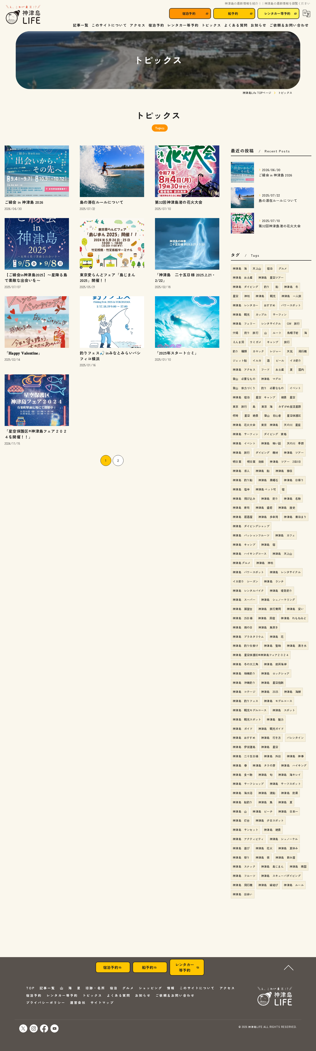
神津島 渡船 (266, 793)
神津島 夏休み (288, 848)
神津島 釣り (269, 498)
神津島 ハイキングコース (249, 553)
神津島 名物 (292, 498)
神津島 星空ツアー (271, 277)
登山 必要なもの (244, 379)
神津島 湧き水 (297, 645)
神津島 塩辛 (241, 489)
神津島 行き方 (271, 738)
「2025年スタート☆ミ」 (177, 353)
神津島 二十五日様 (245, 756)
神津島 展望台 (242, 609)
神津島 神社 (264, 563)
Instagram (34, 1028)
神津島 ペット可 (266, 489)
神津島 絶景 (272, 830)
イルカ (257, 360)
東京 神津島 (269, 425)
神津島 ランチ (274, 581)
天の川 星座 (292, 425)
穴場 (235, 333)
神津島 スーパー (244, 599)
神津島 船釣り (242, 802)
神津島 (260, 296)
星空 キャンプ (265, 397)
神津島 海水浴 (242, 793)
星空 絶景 (251, 415)
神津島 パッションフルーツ (251, 535)
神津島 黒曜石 (268, 480)
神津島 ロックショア (275, 673)
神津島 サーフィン (245, 434)
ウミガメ (255, 342)
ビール (280, 360)
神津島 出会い (242, 894)
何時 (235, 415)
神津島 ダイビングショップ (251, 526)
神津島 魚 (265, 802)
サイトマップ (102, 1002)
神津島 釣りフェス (245, 701)
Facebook (44, 1028)
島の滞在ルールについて (102, 202)
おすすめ (269, 305)
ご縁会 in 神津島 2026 (24, 202)
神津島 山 (240, 811)
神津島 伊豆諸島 (244, 747)
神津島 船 (263, 471)
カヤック (258, 351)
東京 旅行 (240, 406)
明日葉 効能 (255, 461)
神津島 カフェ (285, 535)
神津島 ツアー (294, 452)
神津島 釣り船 (242, 480)
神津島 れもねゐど (293, 618)
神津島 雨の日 (242, 627)
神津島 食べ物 (242, 775)
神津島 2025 (269, 691)
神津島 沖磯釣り (244, 682)
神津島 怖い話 (271, 443)
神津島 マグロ (271, 379)
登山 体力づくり (244, 388)
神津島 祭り (241, 857)
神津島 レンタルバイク (248, 590)
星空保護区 (294, 415)
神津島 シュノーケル (284, 839)
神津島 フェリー (244, 323)
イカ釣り (295, 360)
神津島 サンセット (245, 830)
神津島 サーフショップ (248, 784)
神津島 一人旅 (291, 296)
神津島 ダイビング (245, 287)
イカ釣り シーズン (245, 581)
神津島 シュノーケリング (278, 599)
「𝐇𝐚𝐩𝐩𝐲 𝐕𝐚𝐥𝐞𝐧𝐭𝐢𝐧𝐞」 (23, 353)
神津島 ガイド (242, 728)
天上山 (257, 268)
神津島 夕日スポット (270, 820)
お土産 (280, 369)
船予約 (233, 13)
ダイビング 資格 (275, 434)
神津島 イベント (244, 443)
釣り (267, 287)
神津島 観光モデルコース (249, 710)
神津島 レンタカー (245, 305)
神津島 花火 (264, 848)
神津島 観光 (241, 314)
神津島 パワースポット (248, 572)
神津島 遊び (241, 848)
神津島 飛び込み (244, 498)
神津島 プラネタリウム (248, 636)
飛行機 (302, 351)
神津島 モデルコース (278, 701)
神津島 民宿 (266, 618)
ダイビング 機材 (267, 452)
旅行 (287, 342)
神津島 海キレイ (289, 775)
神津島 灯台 (241, 820)
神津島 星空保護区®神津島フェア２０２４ (261, 655)
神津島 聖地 (272, 645)
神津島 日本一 (288, 811)
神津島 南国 (298, 866)
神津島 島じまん (272, 866)
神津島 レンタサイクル (285, 572)
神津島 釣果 (289, 793)
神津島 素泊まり (295, 517)
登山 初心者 (272, 415)
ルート (277, 333)
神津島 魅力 (275, 719)
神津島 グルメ (241, 563)
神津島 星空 (269, 747)
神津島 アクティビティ (248, 839)
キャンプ (272, 342)
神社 (247, 296)
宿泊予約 (188, 13)
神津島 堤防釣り (281, 590)
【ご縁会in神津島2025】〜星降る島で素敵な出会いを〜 (36, 277)
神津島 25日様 (242, 618)
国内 (301, 369)
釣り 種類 (240, 351)
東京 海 (267, 406)
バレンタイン (295, 738)
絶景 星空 (288, 397)
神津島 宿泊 (241, 397)
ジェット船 (240, 360)
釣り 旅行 (251, 333)
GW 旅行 (293, 323)
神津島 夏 (285, 802)
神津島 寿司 (241, 507)
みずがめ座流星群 (290, 406)
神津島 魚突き (268, 627)
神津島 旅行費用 (269, 609)
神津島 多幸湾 (268, 517)
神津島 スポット (284, 710)
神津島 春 (240, 765)
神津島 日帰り (294, 480)
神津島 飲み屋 (285, 857)
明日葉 (237, 461)
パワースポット (291, 305)
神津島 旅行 (241, 452)
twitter (23, 1028)
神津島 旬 (265, 775)
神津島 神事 (295, 756)
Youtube (54, 1028)
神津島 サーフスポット (285, 784)
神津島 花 (277, 636)
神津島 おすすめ (244, 738)
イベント (295, 388)
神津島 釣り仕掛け (245, 645)
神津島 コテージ (244, 691)
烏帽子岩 (292, 333)
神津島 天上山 (282, 553)
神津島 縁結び (268, 885)
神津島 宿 (268, 544)
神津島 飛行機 (242, 885)
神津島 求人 (241, 471)
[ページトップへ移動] (288, 967)
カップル (261, 314)
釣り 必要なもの (272, 388)
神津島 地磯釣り (244, 673)
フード (265, 369)
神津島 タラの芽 (264, 765)
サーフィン (280, 314)
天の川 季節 (295, 443)
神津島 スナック (244, 866)
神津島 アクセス (244, 369)
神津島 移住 (284, 471)
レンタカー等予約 (277, 13)
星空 (235, 296)
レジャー (275, 351)
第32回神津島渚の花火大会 (179, 202)
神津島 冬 (291, 287)
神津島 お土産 (242, 277)
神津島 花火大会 (244, 425)
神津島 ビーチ (262, 811)
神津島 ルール (294, 885)
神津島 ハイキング (294, 765)
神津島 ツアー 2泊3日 (285, 461)
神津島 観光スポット (247, 719)
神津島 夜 (263, 857)
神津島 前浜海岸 (275, 664)
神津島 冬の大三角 (245, 664)
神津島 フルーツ (244, 876)
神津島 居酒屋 (242, 517)
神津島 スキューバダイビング (281, 876)
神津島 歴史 (286, 507)
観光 (273, 296)
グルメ (283, 268)
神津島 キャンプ (244, 544)
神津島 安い (295, 609)
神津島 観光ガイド (271, 728)
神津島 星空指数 (272, 682)
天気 (289, 351)
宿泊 (270, 268)
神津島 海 (240, 268)
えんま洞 (238, 342)
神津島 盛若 (264, 507)
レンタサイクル (271, 323)
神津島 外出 (272, 756)
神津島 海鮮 (292, 691)
